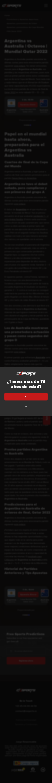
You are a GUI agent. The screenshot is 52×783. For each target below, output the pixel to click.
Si (26, 396)
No (26, 406)
